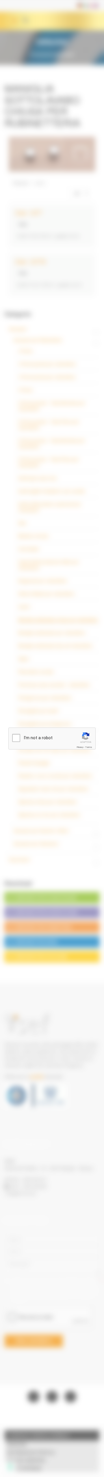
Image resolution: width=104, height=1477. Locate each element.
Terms (88, 747)
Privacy (80, 747)
